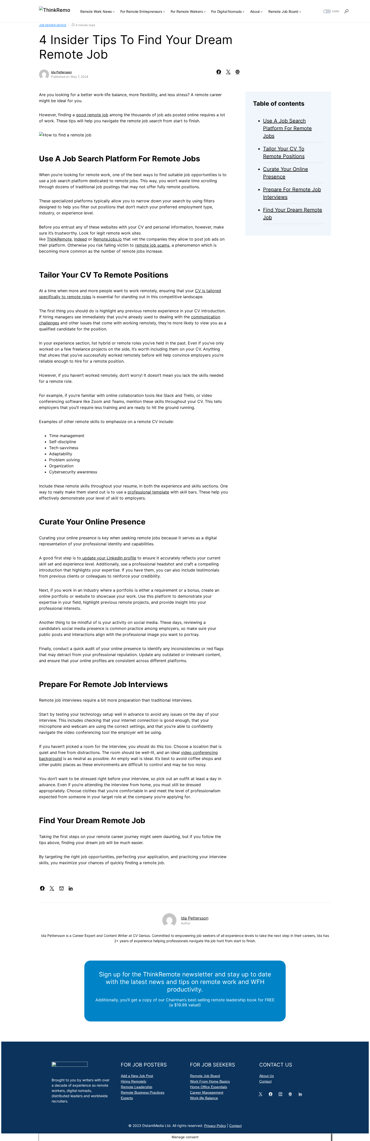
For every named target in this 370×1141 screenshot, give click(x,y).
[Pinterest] (291, 1095)
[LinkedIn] (301, 1095)
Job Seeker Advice (52, 25)
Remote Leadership (136, 1087)
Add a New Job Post (137, 1076)
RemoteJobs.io (107, 239)
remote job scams (152, 245)
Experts (127, 1098)
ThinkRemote (59, 239)
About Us (266, 1076)
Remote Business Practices (142, 1092)
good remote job (92, 114)
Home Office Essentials (208, 1087)
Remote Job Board (205, 1076)
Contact (265, 1081)
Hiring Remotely (133, 1081)
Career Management (206, 1092)
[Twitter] (261, 1095)
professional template (148, 492)
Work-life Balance (204, 1098)
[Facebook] (271, 1095)
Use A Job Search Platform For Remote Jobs (287, 128)
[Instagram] (281, 1095)
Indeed (80, 239)
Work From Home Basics (210, 1081)
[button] (330, 11)
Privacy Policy (215, 1126)
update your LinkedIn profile (108, 557)
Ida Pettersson (61, 72)
